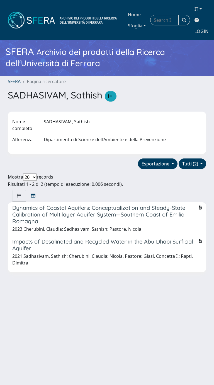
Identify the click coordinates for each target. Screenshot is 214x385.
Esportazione (156, 164)
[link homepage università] (62, 20)
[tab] (19, 195)
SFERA (14, 81)
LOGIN (201, 31)
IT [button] (196, 9)
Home (134, 14)
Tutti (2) (190, 164)
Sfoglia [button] (135, 26)
